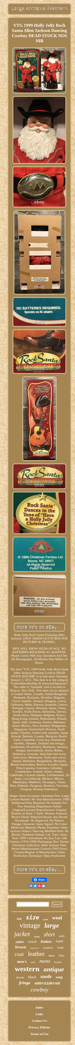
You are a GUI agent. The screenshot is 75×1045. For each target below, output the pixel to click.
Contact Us (39, 1020)
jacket (22, 934)
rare (59, 941)
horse (52, 955)
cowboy (39, 989)
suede (46, 976)
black (32, 977)
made (37, 936)
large (51, 925)
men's (22, 961)
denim (20, 977)
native (20, 942)
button (46, 941)
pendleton (48, 947)
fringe (24, 982)
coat (19, 954)
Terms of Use (39, 1034)
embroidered (47, 983)
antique (54, 969)
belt (19, 918)
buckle (58, 962)
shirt (49, 934)
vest (33, 962)
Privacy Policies (39, 1027)
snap (59, 977)
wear (60, 947)
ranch (32, 942)
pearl (45, 919)
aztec (62, 936)
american (34, 947)
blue (61, 955)
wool (57, 917)
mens (44, 961)
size (32, 917)
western (27, 969)
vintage (30, 925)
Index (39, 1007)
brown (20, 947)
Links (39, 1014)
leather (36, 953)
